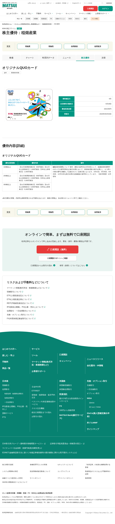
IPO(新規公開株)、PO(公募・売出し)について (25, 307)
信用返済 (97, 46)
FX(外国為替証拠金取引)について (20, 318)
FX (51, 18)
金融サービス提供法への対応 (12, 478)
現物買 (27, 46)
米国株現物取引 (65, 385)
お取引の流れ (37, 416)
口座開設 (90, 8)
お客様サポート (101, 13)
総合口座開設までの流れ (41, 412)
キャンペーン (71, 13)
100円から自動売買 (67, 410)
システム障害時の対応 (10, 471)
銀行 (85, 18)
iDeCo (77, 18)
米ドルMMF (92, 423)
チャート (30, 58)
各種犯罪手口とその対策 (38, 464)
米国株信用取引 (65, 389)
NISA (70, 18)
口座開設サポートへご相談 (57, 258)
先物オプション (60, 18)
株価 (11, 58)
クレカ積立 (95, 18)
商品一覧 (19, 18)
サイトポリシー (35, 478)
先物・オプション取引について (19, 315)
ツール (58, 13)
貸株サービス (7, 413)
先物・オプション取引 (97, 381)
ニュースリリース (95, 359)
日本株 (28, 18)
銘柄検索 (109, 3)
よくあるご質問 (45, 3)
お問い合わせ (32, 3)
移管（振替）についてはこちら (72, 265)
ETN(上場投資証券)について (18, 299)
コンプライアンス (64, 471)
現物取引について (14, 292)
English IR (75, 3)
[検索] (103, 3)
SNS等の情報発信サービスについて (14, 482)
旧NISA (91, 403)
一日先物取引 (92, 389)
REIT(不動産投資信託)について (19, 303)
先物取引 (90, 385)
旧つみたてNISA (95, 407)
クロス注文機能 (38, 408)
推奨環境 (88, 478)
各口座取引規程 (7, 464)
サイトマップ (93, 429)
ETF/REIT (36, 391)
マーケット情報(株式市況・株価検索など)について (27, 288)
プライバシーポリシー (65, 478)
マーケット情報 (85, 13)
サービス (47, 13)
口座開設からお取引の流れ (41, 265)
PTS (4, 417)
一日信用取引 (9, 402)
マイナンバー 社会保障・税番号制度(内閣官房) (21, 448)
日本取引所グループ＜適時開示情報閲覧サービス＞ (23, 444)
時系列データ (48, 58)
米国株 (36, 18)
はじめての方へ (12, 13)
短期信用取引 (9, 398)
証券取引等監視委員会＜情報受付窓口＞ (66, 444)
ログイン (105, 8)
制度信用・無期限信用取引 (13, 394)
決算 (104, 58)
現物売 (51, 46)
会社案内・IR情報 (61, 3)
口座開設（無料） (59, 249)
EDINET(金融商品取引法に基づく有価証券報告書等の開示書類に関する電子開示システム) (38, 453)
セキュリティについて (65, 464)
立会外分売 (36, 387)
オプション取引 (93, 393)
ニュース (67, 58)
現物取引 (5, 385)
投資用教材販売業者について (40, 471)
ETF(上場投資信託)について (18, 296)
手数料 (38, 13)
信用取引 (5, 389)
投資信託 (44, 18)
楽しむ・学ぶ (26, 13)
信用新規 (74, 46)
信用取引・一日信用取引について (20, 311)
